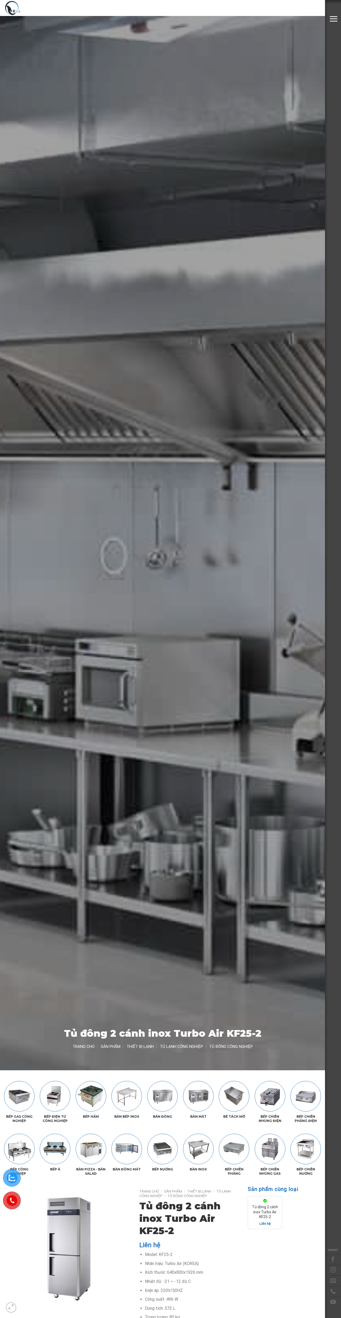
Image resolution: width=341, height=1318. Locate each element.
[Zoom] (11, 1307)
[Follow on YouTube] (333, 1302)
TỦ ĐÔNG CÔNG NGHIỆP (231, 1046)
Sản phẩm (110, 1046)
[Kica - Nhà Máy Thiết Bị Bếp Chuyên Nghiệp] (30, 8)
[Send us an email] (333, 1280)
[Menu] (333, 19)
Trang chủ (83, 1046)
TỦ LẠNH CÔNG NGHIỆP (181, 1046)
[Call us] (333, 1291)
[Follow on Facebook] (333, 1259)
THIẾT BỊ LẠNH (140, 1046)
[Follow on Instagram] (333, 1270)
